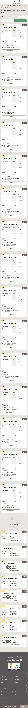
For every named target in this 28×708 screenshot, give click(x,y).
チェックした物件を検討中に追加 (10, 706)
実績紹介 (2, 682)
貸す (16, 694)
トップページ (3, 673)
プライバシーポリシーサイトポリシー (5, 700)
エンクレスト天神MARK (10, 323)
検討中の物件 (20, 3)
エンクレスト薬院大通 (10, 290)
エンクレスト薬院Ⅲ (9, 92)
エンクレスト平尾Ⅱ (9, 125)
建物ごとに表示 (7, 20)
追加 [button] (25, 25)
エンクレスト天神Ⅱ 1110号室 (10, 534)
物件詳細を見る (10, 50)
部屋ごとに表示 (20, 20)
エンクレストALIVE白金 (10, 389)
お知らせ (16, 676)
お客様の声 (17, 679)
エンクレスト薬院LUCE (10, 27)
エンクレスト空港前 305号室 (10, 563)
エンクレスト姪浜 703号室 (9, 623)
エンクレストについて (5, 676)
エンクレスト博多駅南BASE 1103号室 (12, 608)
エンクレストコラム (4, 679)
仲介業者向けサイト (4, 697)
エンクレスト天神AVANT (10, 224)
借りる (2, 685)
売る (16, 691)
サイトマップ (17, 697)
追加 (25, 532)
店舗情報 (16, 682)
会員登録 (14, 3)
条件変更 (23, 706)
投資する (2, 694)
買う (2, 691)
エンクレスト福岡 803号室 (9, 548)
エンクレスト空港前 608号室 (10, 593)
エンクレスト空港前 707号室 (10, 637)
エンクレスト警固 (8, 59)
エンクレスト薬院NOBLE (11, 421)
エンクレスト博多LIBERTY (11, 158)
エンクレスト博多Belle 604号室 (11, 578)
